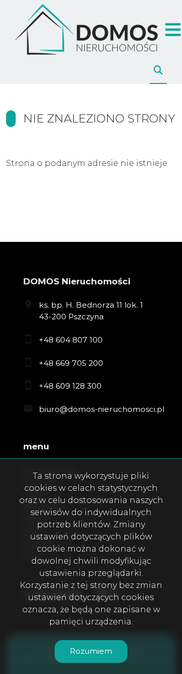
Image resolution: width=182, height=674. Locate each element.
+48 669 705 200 (71, 363)
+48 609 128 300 (70, 386)
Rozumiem (91, 651)
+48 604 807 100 (71, 340)
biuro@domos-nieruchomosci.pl (101, 409)
